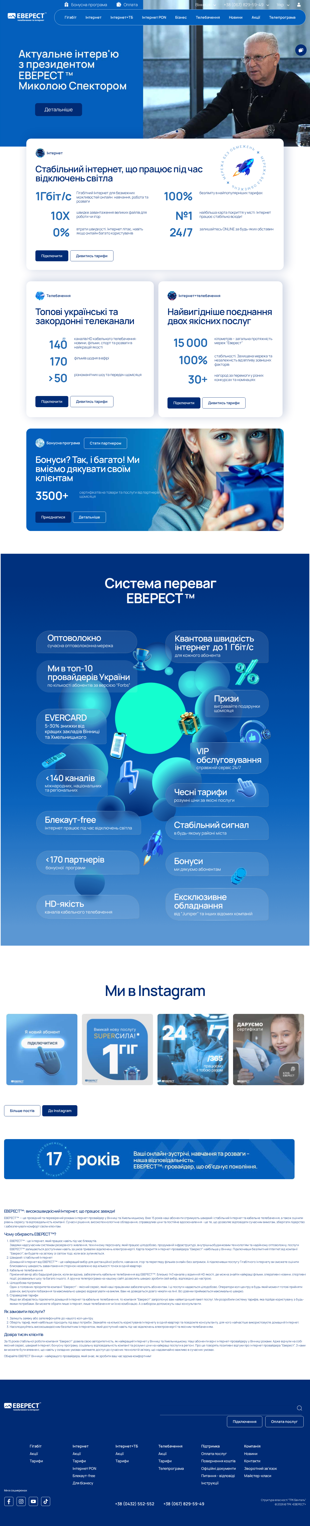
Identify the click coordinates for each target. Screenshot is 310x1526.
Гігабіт (70, 17)
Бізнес (181, 17)
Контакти (252, 1460)
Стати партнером (105, 443)
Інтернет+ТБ (122, 17)
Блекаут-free (84, 1475)
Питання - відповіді (218, 1475)
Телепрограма (282, 17)
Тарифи (36, 1460)
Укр (280, 4)
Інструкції (210, 1482)
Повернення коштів (218, 1460)
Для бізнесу (83, 1482)
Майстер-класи (257, 1475)
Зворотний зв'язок (260, 1468)
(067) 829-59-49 (243, 4)
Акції (256, 17)
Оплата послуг (214, 1453)
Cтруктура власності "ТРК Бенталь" (283, 1500)
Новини (236, 17)
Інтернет (93, 17)
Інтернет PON (154, 17)
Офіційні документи (218, 1468)
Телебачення (208, 17)
